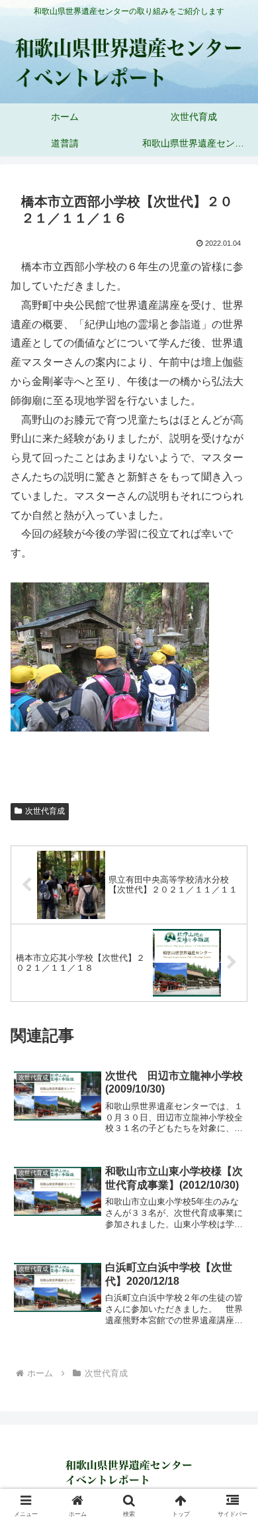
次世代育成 (45, 811)
